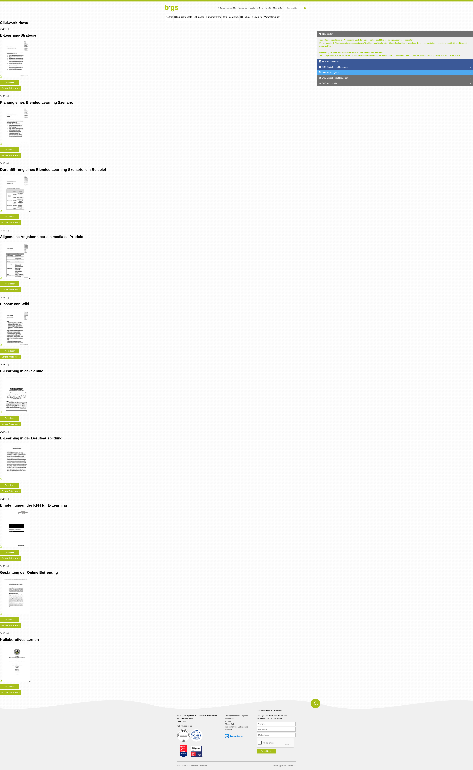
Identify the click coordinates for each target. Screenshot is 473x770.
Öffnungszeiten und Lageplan (236, 716)
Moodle (252, 8)
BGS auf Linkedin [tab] (329, 83)
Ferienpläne (229, 719)
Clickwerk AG (291, 766)
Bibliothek (245, 17)
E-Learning (257, 17)
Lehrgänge (199, 17)
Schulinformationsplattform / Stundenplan (233, 8)
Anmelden (265, 751)
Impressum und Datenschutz (236, 727)
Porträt (169, 17)
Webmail (260, 8)
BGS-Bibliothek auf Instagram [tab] (334, 78)
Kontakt (268, 8)
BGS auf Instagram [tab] (329, 72)
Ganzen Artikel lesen (10, 88)
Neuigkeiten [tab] (327, 34)
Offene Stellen (278, 8)
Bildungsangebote (183, 17)
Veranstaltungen (272, 17)
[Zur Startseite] (171, 11)
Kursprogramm (213, 17)
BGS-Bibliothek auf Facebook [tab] (334, 67)
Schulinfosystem (230, 17)
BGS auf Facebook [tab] (330, 62)
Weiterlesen (10, 82)
